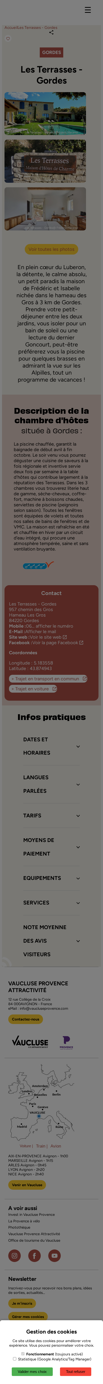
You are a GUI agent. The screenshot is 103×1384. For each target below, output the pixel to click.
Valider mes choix (32, 1371)
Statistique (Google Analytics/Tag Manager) (54, 1359)
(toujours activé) (54, 1354)
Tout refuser (75, 1371)
